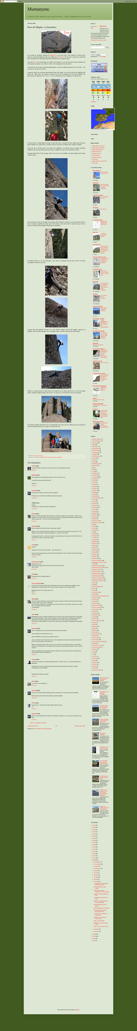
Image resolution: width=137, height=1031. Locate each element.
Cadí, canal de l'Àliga (99, 920)
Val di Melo (95, 658)
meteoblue (93, 101)
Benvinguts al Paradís (98, 331)
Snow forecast (95, 155)
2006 (94, 938)
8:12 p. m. (34, 485)
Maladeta (94, 541)
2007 (94, 936)
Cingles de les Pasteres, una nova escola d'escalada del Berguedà (103, 792)
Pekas (33, 703)
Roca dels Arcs (96, 634)
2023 (94, 829)
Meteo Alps (95, 163)
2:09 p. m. (34, 654)
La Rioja (94, 537)
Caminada (95, 477)
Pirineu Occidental (97, 607)
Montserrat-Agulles (97, 560)
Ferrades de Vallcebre (103, 734)
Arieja (93, 462)
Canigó (94, 480)
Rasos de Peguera (97, 620)
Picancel (94, 601)
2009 (94, 860)
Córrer (94, 499)
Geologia (94, 534)
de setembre (97, 868)
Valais (93, 660)
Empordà (94, 511)
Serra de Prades (96, 647)
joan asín (95, 232)
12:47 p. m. (34, 623)
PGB (33, 574)
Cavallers (94, 488)
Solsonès (94, 649)
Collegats (94, 496)
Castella (94, 484)
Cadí (93, 471)
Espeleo (94, 518)
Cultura (94, 501)
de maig (96, 877)
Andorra (94, 458)
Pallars (94, 594)
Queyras (94, 618)
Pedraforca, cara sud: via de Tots (104, 747)
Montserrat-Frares (96, 569)
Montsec (94, 555)
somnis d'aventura (98, 306)
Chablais (94, 492)
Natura (94, 582)
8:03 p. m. (34, 539)
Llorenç (34, 659)
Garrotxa (94, 530)
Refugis (94, 622)
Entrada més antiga (80, 726)
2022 (94, 831)
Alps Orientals (95, 450)
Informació (95, 536)
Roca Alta (94, 632)
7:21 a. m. (34, 719)
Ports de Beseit (96, 609)
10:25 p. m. (34, 698)
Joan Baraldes (35, 561)
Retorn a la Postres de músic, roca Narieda (104, 808)
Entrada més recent (33, 726)
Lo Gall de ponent (97, 269)
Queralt (94, 617)
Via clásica (95, 159)
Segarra (94, 643)
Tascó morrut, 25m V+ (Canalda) (104, 297)
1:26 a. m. (34, 578)
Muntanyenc (38, 9)
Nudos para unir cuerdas (98, 399)
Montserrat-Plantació (97, 577)
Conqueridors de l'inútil (99, 373)
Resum (94, 624)
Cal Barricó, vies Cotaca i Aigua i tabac (104, 777)
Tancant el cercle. (105, 362)
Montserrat (46, 457)
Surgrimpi (95, 207)
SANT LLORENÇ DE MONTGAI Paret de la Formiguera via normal (104, 377)
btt (92, 467)
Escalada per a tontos (98, 318)
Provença (94, 613)
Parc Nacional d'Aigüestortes (99, 596)
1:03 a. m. (34, 708)
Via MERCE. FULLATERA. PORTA (104, 235)
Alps (93, 444)
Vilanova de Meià (96, 670)
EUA (93, 524)
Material (94, 547)
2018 (94, 840)
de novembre (97, 864)
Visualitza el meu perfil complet (99, 40)
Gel (93, 532)
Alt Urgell (94, 454)
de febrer (96, 929)
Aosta (93, 460)
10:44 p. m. (34, 498)
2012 (94, 853)
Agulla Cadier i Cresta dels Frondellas (104, 309)
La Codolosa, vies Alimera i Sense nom (100, 914)
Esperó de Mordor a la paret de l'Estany (104, 679)
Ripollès (94, 630)
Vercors (94, 668)
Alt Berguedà (95, 452)
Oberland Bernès (96, 586)
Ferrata (94, 526)
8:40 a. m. (34, 594)
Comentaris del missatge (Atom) (43, 728)
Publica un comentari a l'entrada (38, 722)
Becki (33, 681)
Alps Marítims (95, 448)
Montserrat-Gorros (96, 571)
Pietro (33, 614)
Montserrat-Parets (96, 575)
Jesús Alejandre (36, 583)
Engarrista (95, 343)
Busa (93, 469)
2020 (94, 836)
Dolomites (94, 507)
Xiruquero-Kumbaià (98, 403)
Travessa (94, 656)
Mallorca (94, 545)
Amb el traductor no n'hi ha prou (100, 405)
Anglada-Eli (53, 55)
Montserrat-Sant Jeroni (98, 580)
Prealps (94, 611)
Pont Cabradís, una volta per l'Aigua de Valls (104, 762)
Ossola (94, 590)
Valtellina (94, 664)
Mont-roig (94, 551)
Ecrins (93, 509)
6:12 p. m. (34, 521)
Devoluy (94, 503)
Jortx (35, 62)
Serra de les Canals (97, 645)
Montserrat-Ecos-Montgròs (56, 457)
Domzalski (95, 183)
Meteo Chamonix (96, 151)
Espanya (94, 517)
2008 (94, 934)
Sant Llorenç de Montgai (98, 641)
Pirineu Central (96, 605)
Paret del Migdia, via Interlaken (101, 908)
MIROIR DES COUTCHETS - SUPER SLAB (104, 223)
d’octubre (96, 866)
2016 (94, 844)
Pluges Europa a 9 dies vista (99, 161)
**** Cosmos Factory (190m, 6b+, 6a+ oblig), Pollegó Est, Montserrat (104, 335)
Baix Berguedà (96, 463)
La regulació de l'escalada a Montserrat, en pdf (101, 884)
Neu (93, 584)
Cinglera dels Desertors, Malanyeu (103, 389)
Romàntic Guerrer (97, 361)
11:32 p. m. (34, 569)
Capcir (94, 482)
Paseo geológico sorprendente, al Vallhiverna (104, 721)
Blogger (77, 1009)
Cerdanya (94, 490)
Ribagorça (95, 626)
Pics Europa (95, 603)
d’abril (95, 879)
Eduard (34, 513)
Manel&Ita (95, 281)
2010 (94, 858)
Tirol (93, 654)
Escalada (42, 457)
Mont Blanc (95, 549)
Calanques (95, 473)
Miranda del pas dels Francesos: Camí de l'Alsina (101, 891)
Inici (56, 726)
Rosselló (94, 635)
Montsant (94, 553)
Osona (94, 588)
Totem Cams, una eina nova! (101, 926)
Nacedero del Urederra (98, 344)
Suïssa (94, 651)
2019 (94, 838)
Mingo (33, 599)
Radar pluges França (97, 149)
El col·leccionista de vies (99, 257)
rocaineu (95, 294)
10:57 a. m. (34, 508)
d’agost (96, 870)
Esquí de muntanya (97, 522)
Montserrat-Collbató (97, 565)
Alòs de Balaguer (96, 441)
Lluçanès (94, 539)
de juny (96, 875)
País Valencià (95, 592)
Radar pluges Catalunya (98, 146)
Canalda (94, 479)
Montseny (94, 556)
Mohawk (61, 57)
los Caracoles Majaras (99, 349)
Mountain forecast (96, 157)
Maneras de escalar (98, 421)
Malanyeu (94, 543)
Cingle (94, 494)
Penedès (94, 599)
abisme (95, 398)
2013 (94, 851)
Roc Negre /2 (104, 209)
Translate (103, 56)
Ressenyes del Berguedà (99, 386)
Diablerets (94, 505)
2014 (94, 849)
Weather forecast (96, 153)
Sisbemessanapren (98, 195)
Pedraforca (95, 598)
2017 (94, 842)
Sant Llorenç (95, 639)
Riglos (94, 628)
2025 (94, 825)
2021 (94, 834)
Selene (33, 466)
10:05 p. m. (34, 556)
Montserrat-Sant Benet (98, 579)
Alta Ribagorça (96, 456)
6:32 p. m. (34, 676)
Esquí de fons (95, 520)
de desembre (97, 862)
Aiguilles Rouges (96, 439)
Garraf (93, 528)
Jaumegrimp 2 (96, 244)
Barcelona (94, 465)
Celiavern (95, 409)
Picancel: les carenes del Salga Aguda (100, 918)
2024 (94, 827)
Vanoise (94, 666)
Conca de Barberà (97, 498)
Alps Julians (95, 446)
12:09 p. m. (34, 609)
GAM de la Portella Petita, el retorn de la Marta (101, 901)
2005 (94, 940)
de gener (96, 931)
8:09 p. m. (34, 470)
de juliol (96, 873)
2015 (94, 847)
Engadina (94, 513)
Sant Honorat (95, 637)
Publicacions (95, 615)
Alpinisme (94, 443)
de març (96, 881)
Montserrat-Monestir (97, 573)
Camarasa (95, 475)
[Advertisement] (116, 972)
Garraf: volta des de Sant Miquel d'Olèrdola (100, 911)
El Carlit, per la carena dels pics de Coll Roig (104, 707)
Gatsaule (34, 490)
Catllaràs (94, 486)
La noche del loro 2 (98, 220)
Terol (93, 653)
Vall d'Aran (95, 662)
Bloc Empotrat (96, 170)
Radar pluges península (98, 148)
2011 (94, 855)
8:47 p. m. (34, 685)
